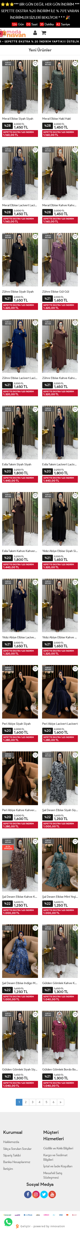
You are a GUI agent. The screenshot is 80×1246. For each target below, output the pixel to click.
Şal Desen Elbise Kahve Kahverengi (20, 897)
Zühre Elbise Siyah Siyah (18, 291)
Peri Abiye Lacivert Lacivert (60, 724)
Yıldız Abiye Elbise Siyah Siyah (60, 551)
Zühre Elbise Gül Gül (55, 291)
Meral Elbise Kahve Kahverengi (60, 205)
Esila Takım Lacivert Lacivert (60, 464)
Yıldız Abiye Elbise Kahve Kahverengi (60, 637)
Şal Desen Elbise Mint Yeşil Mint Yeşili (60, 897)
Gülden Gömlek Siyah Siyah (20, 1069)
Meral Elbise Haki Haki (56, 119)
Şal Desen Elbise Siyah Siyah (60, 810)
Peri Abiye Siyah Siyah (16, 724)
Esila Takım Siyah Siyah (16, 464)
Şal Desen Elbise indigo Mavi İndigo (20, 983)
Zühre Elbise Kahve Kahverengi (60, 378)
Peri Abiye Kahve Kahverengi (20, 810)
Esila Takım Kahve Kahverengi (20, 551)
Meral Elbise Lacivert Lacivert (20, 205)
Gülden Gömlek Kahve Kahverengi (60, 983)
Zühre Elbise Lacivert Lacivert (20, 378)
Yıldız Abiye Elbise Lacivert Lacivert (20, 637)
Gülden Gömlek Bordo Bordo (60, 1069)
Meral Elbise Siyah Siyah (17, 119)
